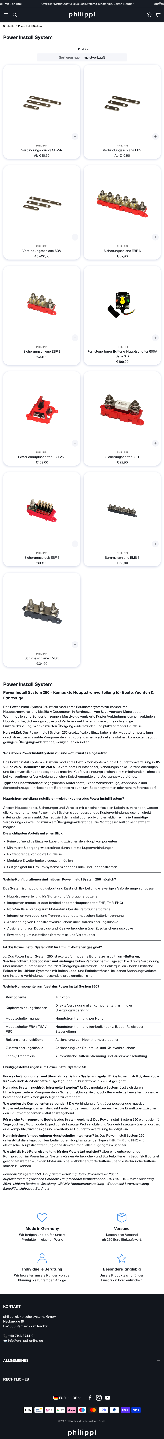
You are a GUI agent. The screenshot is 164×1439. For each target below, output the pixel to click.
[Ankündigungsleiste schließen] (160, 3)
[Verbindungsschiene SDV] (42, 204)
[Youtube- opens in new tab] (107, 1398)
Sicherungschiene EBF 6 (122, 251)
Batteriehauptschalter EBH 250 (42, 457)
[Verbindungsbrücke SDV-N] (42, 103)
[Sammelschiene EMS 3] (42, 611)
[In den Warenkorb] (155, 237)
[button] (6, 14)
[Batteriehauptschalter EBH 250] (42, 410)
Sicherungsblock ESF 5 (41, 557)
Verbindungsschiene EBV (122, 150)
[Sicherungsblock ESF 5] (42, 510)
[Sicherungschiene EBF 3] (42, 304)
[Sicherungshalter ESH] (122, 410)
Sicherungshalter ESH (122, 457)
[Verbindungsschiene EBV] (122, 103)
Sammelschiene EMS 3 (42, 658)
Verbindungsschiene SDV (41, 251)
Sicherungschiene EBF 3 (41, 351)
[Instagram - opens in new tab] (99, 1398)
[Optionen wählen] (75, 136)
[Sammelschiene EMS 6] (122, 510)
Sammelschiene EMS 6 (122, 557)
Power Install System (30, 26)
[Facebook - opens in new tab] (90, 1398)
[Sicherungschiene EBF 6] (122, 204)
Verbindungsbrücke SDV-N (41, 150)
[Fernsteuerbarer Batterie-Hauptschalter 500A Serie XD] (122, 304)
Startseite (8, 26)
